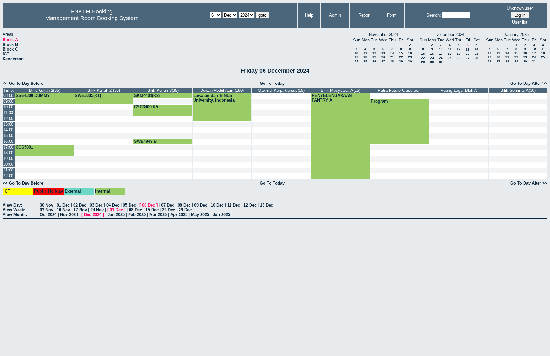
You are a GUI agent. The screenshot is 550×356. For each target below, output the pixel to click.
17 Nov (80, 209)
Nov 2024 (69, 214)
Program (379, 101)
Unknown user (520, 8)
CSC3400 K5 (146, 107)
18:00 (8, 152)
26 (374, 61)
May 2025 (200, 214)
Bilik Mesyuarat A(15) (340, 90)
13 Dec (266, 205)
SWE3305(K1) (88, 95)
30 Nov (46, 205)
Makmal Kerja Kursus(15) (281, 90)
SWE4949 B (145, 141)
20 (383, 57)
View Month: (15, 214)
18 (365, 57)
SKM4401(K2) (147, 95)
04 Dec (112, 205)
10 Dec (217, 205)
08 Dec (184, 205)
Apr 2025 (178, 214)
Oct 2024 (48, 214)
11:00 (8, 112)
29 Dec (185, 209)
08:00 (8, 95)
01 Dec (63, 205)
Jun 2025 (221, 214)
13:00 (8, 124)
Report (364, 15)
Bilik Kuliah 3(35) (163, 90)
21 (392, 57)
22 (401, 57)
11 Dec (233, 205)
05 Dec (129, 205)
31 (441, 62)
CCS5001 (24, 147)
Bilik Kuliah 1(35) (44, 90)
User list (519, 22)
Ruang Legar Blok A (459, 90)
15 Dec (152, 209)
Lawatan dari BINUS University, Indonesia (214, 98)
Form (392, 15)
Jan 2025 (116, 214)
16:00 (8, 141)
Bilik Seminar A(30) (518, 90)
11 (365, 53)
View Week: (14, 209)
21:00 (8, 170)
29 (401, 61)
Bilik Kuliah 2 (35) (104, 90)
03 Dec (96, 205)
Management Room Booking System (91, 18)
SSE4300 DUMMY (33, 95)
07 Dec (167, 205)
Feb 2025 (137, 214)
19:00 (8, 158)
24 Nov (97, 209)
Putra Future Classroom (400, 90)
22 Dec (168, 209)
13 (383, 53)
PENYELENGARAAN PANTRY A (332, 98)
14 (392, 53)
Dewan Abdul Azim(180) (222, 90)
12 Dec (250, 205)
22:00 (8, 175)
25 (365, 61)
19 (374, 57)
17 (356, 57)
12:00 (8, 118)
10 (356, 53)
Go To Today (272, 83)
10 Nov (63, 209)
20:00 (8, 164)
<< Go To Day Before (23, 83)
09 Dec (200, 205)
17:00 (8, 147)
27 (383, 61)
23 (410, 57)
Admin (335, 15)
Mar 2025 (158, 214)
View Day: (12, 205)
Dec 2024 (93, 214)
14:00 (8, 129)
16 (410, 53)
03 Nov (46, 209)
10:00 (8, 107)
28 (392, 61)
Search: (434, 15)
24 (356, 61)
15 (401, 53)
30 (410, 61)
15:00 (8, 135)
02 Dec (79, 205)
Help (309, 15)
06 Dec (148, 205)
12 (374, 53)
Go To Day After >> (528, 83)
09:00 (8, 101)
